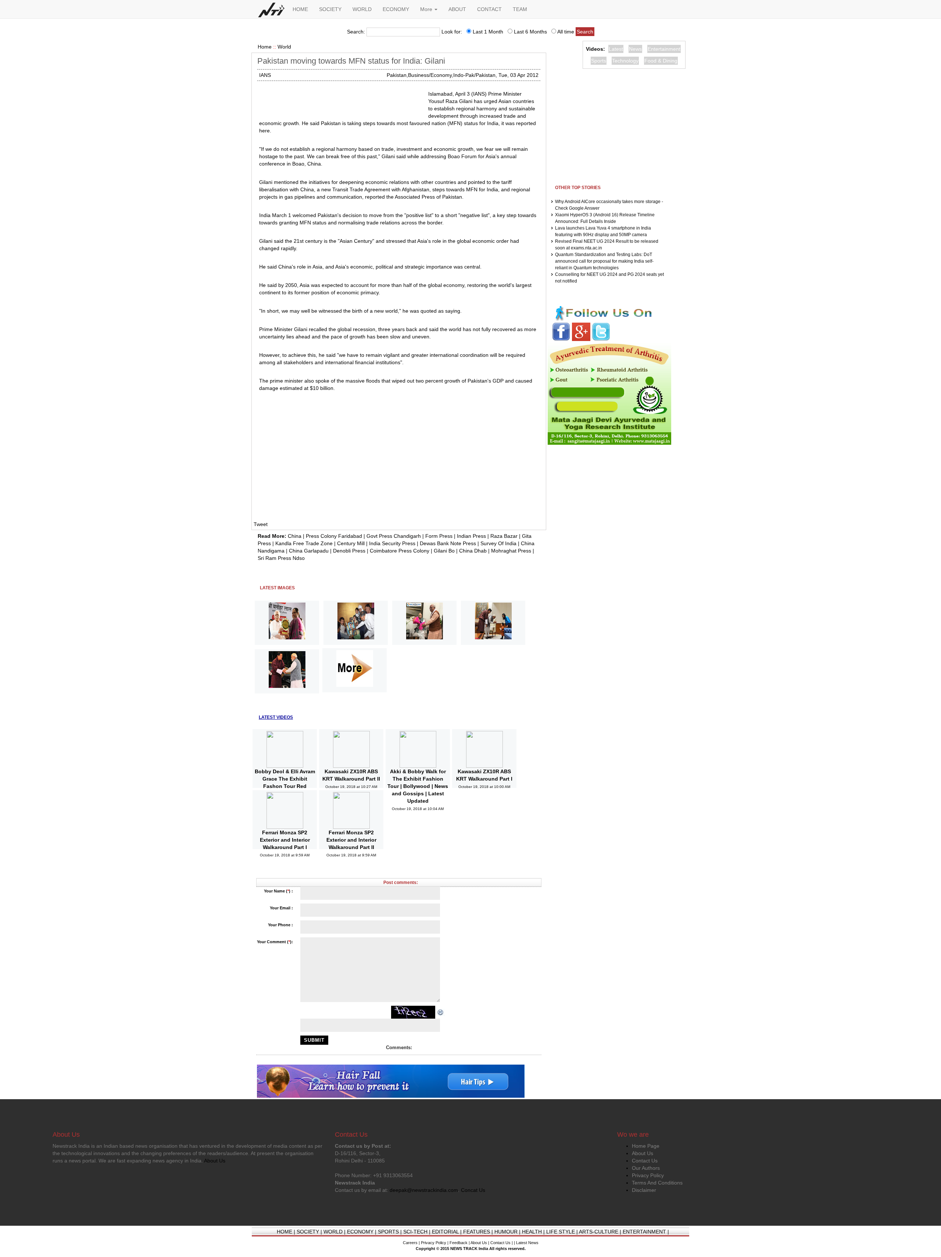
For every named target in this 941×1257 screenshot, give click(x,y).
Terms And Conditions (657, 1183)
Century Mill (351, 543)
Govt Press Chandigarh (393, 536)
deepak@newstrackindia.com (424, 1190)
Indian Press (471, 536)
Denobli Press (349, 551)
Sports (598, 61)
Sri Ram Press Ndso (281, 558)
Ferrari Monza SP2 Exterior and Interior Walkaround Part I (285, 840)
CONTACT (489, 9)
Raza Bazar (504, 536)
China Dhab (473, 551)
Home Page (645, 1146)
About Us (642, 1153)
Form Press (438, 536)
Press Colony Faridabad (334, 536)
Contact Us (645, 1161)
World (284, 47)
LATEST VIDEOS (276, 717)
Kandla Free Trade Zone (304, 543)
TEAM (520, 9)
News (635, 49)
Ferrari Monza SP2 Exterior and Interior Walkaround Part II (351, 840)
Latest (616, 49)
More (427, 9)
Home (265, 47)
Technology (625, 61)
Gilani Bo (444, 551)
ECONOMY (396, 9)
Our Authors (646, 1168)
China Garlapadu (309, 551)
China (294, 536)
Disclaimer (644, 1190)
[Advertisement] (341, 99)
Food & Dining (660, 61)
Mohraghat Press (511, 551)
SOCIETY (330, 9)
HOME (300, 9)
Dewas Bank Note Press (448, 543)
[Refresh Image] (441, 1012)
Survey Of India (498, 543)
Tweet (261, 524)
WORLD (362, 9)
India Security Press (392, 543)
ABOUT (457, 9)
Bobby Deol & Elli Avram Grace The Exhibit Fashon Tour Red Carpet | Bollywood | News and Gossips (285, 786)
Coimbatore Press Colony (399, 551)
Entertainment (664, 49)
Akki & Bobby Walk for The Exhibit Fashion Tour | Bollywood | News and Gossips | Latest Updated (417, 786)
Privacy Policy (648, 1175)
